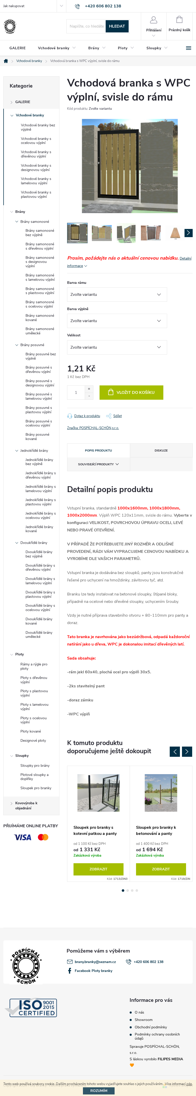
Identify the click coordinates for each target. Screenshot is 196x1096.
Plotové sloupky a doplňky (34, 777)
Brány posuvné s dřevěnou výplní (39, 369)
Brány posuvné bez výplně (41, 356)
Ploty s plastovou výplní (34, 693)
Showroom (144, 1020)
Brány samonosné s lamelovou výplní (40, 277)
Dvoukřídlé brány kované (39, 621)
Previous (175, 752)
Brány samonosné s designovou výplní (40, 262)
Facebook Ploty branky (93, 970)
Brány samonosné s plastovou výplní (40, 291)
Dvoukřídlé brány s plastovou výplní (40, 594)
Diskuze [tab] (161, 450)
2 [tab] (127, 890)
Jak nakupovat (13, 6)
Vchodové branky (30, 115)
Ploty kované (30, 731)
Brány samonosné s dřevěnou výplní (40, 246)
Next (187, 752)
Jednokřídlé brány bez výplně (39, 462)
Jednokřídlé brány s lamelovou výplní (41, 488)
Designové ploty (33, 740)
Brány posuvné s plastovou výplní (39, 410)
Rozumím (98, 1090)
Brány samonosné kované (40, 317)
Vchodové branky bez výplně (38, 127)
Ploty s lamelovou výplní (34, 706)
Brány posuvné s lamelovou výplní (39, 396)
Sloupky (22, 755)
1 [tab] (123, 890)
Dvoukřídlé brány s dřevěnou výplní (40, 567)
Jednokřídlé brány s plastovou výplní (41, 502)
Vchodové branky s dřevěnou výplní (36, 154)
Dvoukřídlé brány (33, 542)
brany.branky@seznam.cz (95, 961)
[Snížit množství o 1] (89, 396)
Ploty (19, 654)
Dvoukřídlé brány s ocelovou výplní (40, 607)
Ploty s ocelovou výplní (33, 720)
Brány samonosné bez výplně (40, 232)
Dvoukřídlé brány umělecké (39, 634)
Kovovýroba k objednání (26, 806)
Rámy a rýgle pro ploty (33, 666)
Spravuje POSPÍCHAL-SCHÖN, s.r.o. (155, 1049)
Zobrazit (98, 869)
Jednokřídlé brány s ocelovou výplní (41, 515)
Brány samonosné (34, 221)
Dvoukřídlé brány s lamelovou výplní (40, 581)
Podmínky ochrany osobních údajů (157, 1036)
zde (189, 1084)
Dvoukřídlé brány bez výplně (39, 554)
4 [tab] (137, 890)
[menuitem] (17, 48)
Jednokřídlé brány (34, 450)
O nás (139, 1012)
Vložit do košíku (136, 392)
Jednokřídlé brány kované (39, 529)
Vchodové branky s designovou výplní (36, 167)
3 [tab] (132, 890)
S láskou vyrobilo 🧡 (156, 1062)
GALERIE (22, 102)
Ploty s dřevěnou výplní (33, 680)
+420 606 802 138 (148, 961)
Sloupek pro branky (35, 788)
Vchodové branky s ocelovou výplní (36, 140)
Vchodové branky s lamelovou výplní (36, 181)
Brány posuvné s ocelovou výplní (39, 423)
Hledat (117, 26)
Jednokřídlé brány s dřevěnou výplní (41, 475)
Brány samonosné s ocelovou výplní (40, 304)
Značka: (93, 428)
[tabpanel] (98, 824)
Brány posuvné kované (37, 436)
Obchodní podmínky (151, 1027)
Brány (20, 211)
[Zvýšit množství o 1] (89, 389)
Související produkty (96, 464)
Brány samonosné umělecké (40, 331)
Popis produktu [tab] (98, 450)
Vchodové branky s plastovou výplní (36, 194)
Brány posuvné (32, 345)
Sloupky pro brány (35, 765)
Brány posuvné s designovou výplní (40, 383)
